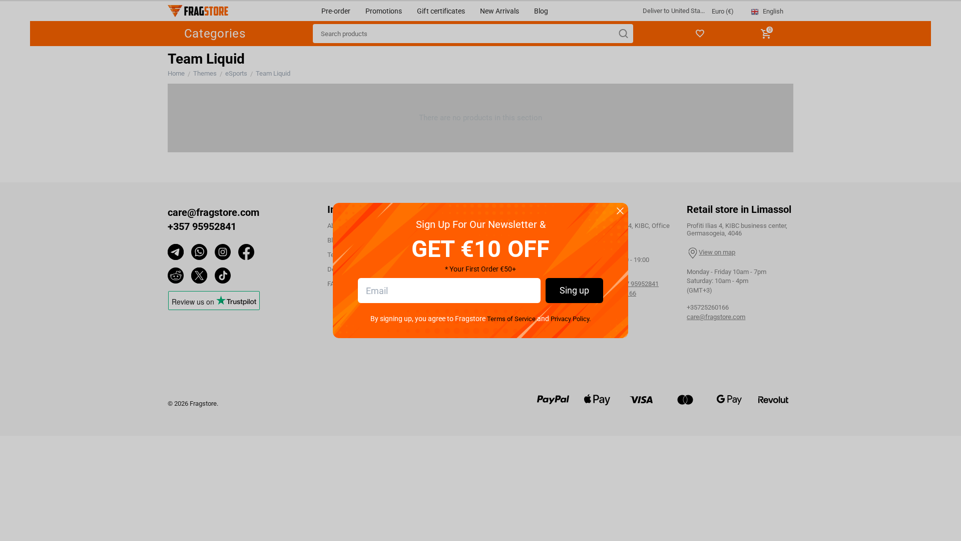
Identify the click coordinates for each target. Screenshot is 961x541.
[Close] (620, 211)
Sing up (574, 290)
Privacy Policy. (571, 319)
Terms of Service (511, 319)
